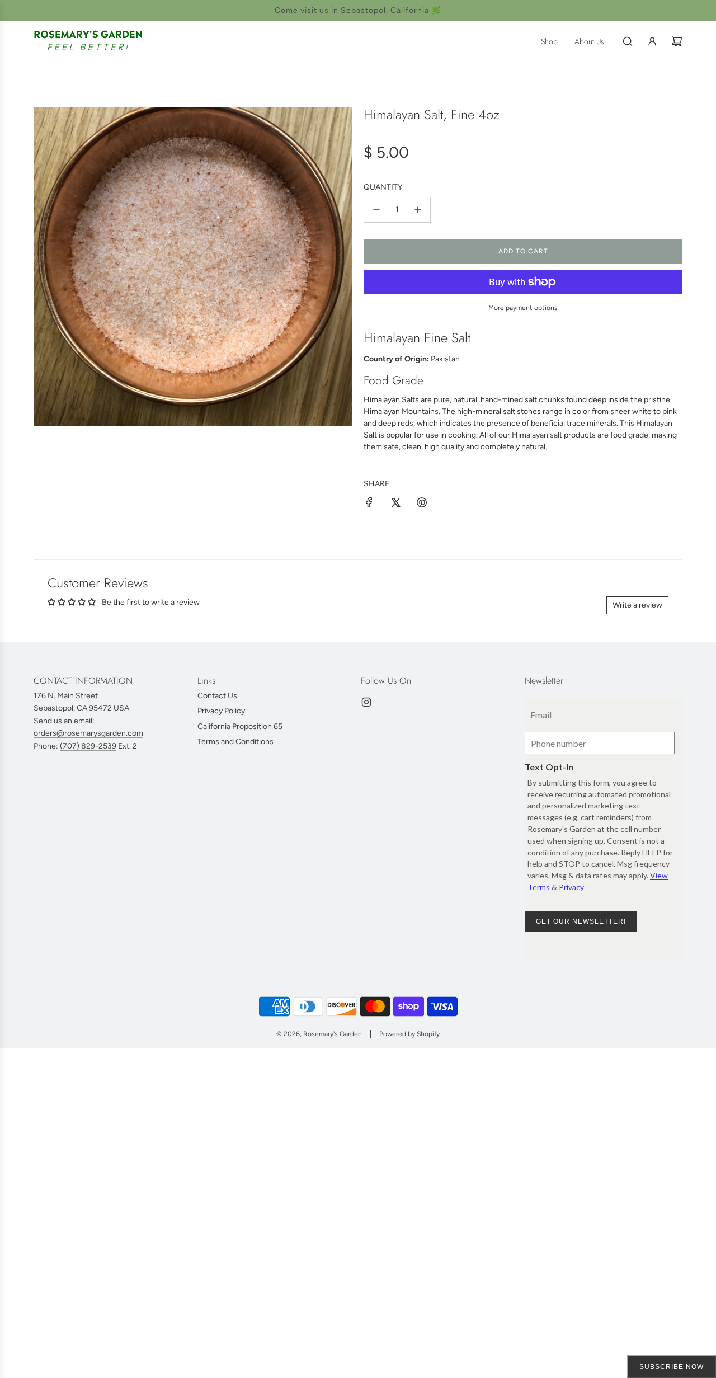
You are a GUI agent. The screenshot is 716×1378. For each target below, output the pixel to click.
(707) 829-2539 (88, 746)
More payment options (523, 308)
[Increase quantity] (418, 209)
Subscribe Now (671, 1367)
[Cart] (677, 41)
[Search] (627, 41)
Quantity (383, 187)
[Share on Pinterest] (421, 504)
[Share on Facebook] (369, 504)
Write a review (637, 605)
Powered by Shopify (409, 1034)
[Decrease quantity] (376, 209)
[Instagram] (366, 702)
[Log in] (652, 41)
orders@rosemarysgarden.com (88, 733)
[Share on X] (395, 504)
